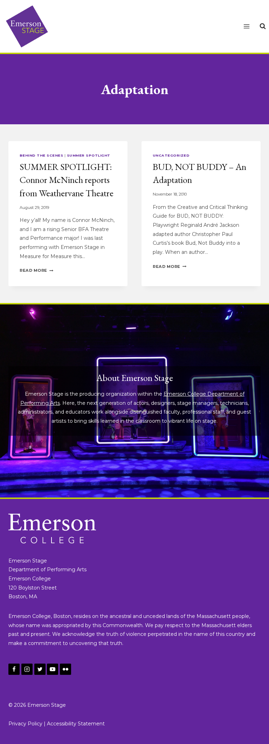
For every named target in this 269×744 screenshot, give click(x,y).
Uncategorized (171, 155)
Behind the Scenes (41, 155)
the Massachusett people (218, 616)
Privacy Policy (25, 723)
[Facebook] (14, 669)
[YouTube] (52, 669)
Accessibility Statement (76, 723)
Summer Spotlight (88, 155)
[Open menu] (246, 26)
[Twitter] (40, 669)
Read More (36, 270)
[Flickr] (65, 669)
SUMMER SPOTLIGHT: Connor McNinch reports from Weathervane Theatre (66, 180)
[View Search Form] (262, 26)
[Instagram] (27, 669)
